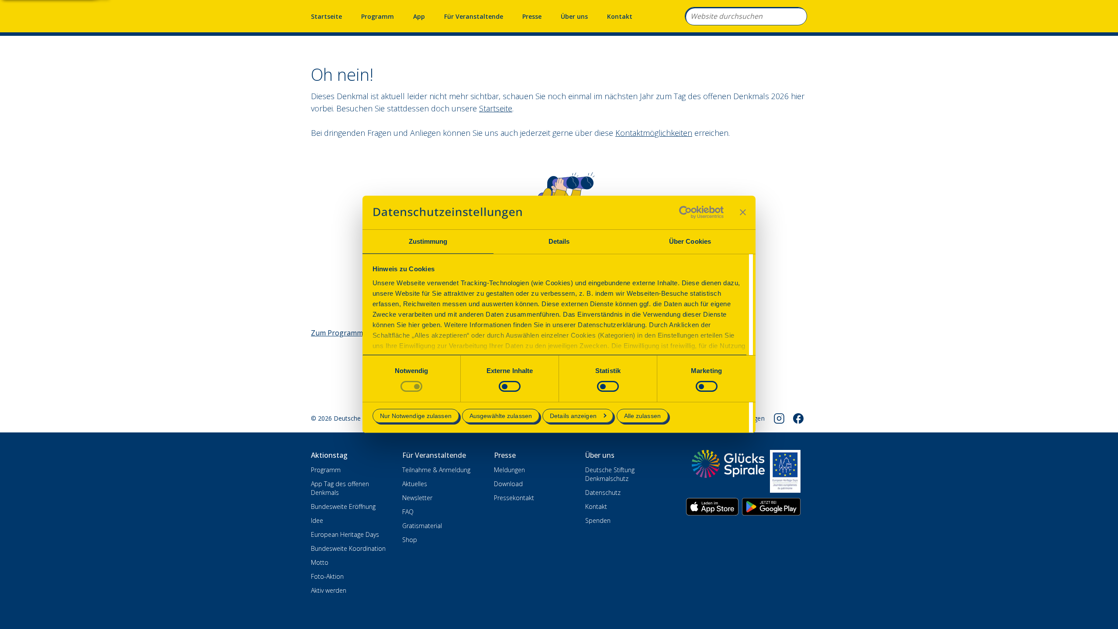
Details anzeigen (573, 415)
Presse (532, 16)
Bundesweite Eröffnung (343, 506)
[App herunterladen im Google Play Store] (771, 506)
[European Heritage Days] (785, 471)
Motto (319, 562)
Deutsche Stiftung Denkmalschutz (610, 474)
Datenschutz (603, 492)
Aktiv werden (328, 590)
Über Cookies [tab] (690, 241)
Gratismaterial (422, 526)
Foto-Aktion (327, 576)
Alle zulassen (642, 415)
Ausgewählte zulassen (500, 415)
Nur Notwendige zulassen (416, 415)
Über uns (574, 16)
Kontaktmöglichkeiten (653, 133)
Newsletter (417, 498)
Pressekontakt (514, 498)
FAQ (408, 512)
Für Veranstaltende (473, 16)
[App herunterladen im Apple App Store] (712, 506)
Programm (377, 16)
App (419, 16)
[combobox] (746, 16)
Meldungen (509, 470)
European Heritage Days (345, 534)
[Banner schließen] (743, 212)
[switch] (510, 386)
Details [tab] (559, 241)
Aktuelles (414, 484)
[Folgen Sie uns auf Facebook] (798, 418)
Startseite (326, 16)
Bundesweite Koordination (348, 548)
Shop (409, 540)
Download (508, 484)
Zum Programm (337, 333)
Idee (317, 520)
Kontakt (619, 16)
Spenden (598, 520)
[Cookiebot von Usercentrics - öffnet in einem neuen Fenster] (685, 212)
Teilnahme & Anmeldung (436, 470)
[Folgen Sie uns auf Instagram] (779, 418)
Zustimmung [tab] (428, 241)
